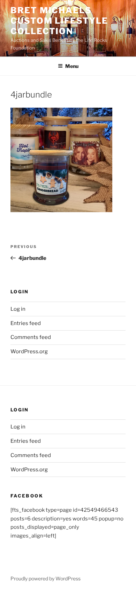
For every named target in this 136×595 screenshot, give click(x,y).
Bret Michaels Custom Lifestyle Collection (59, 20)
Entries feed (25, 323)
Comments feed (30, 337)
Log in (17, 309)
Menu (71, 66)
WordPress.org (29, 351)
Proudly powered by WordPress (45, 578)
